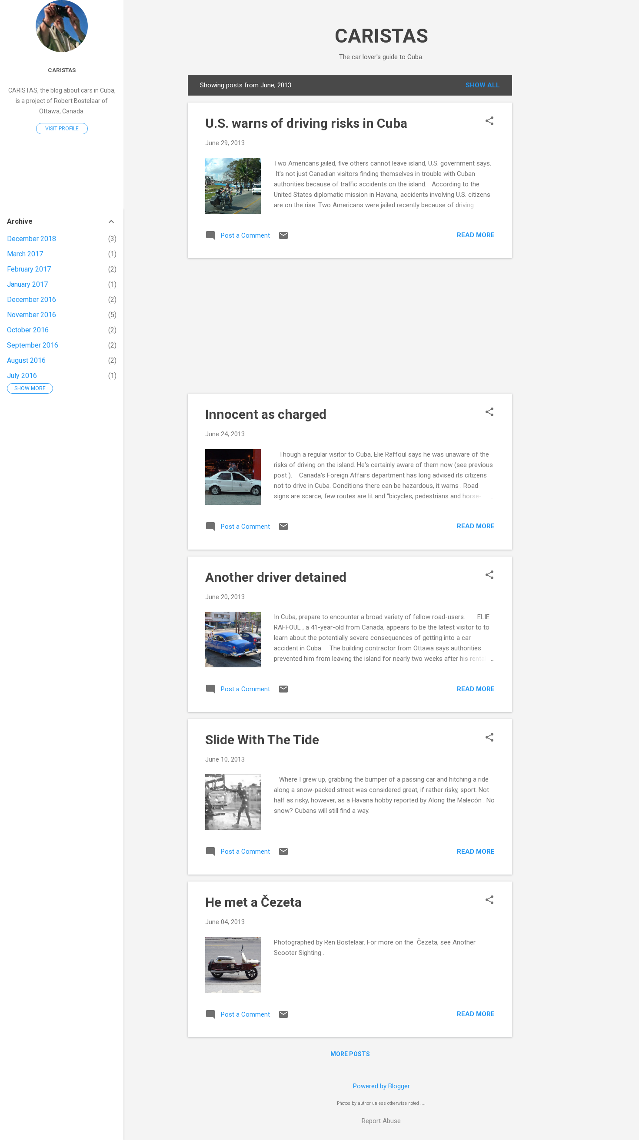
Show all (483, 85)
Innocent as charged (265, 414)
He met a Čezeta (253, 902)
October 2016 (28, 330)
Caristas (62, 69)
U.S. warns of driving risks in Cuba (306, 123)
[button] (489, 122)
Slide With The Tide (262, 739)
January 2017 (27, 284)
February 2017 (29, 269)
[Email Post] (283, 238)
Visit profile (62, 129)
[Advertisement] (547, 205)
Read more (476, 235)
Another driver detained (275, 577)
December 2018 (31, 239)
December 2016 (31, 299)
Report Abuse (381, 1121)
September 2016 (32, 345)
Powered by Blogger (381, 1086)
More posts (350, 1054)
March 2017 (25, 254)
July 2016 (22, 375)
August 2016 (26, 360)
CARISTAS (381, 35)
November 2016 (31, 315)
